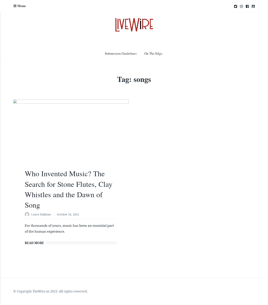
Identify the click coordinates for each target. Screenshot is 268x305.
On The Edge (153, 53)
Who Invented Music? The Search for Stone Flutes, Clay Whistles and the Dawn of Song (68, 189)
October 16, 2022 (68, 214)
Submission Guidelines (121, 53)
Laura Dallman (41, 214)
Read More (34, 243)
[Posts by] (28, 214)
